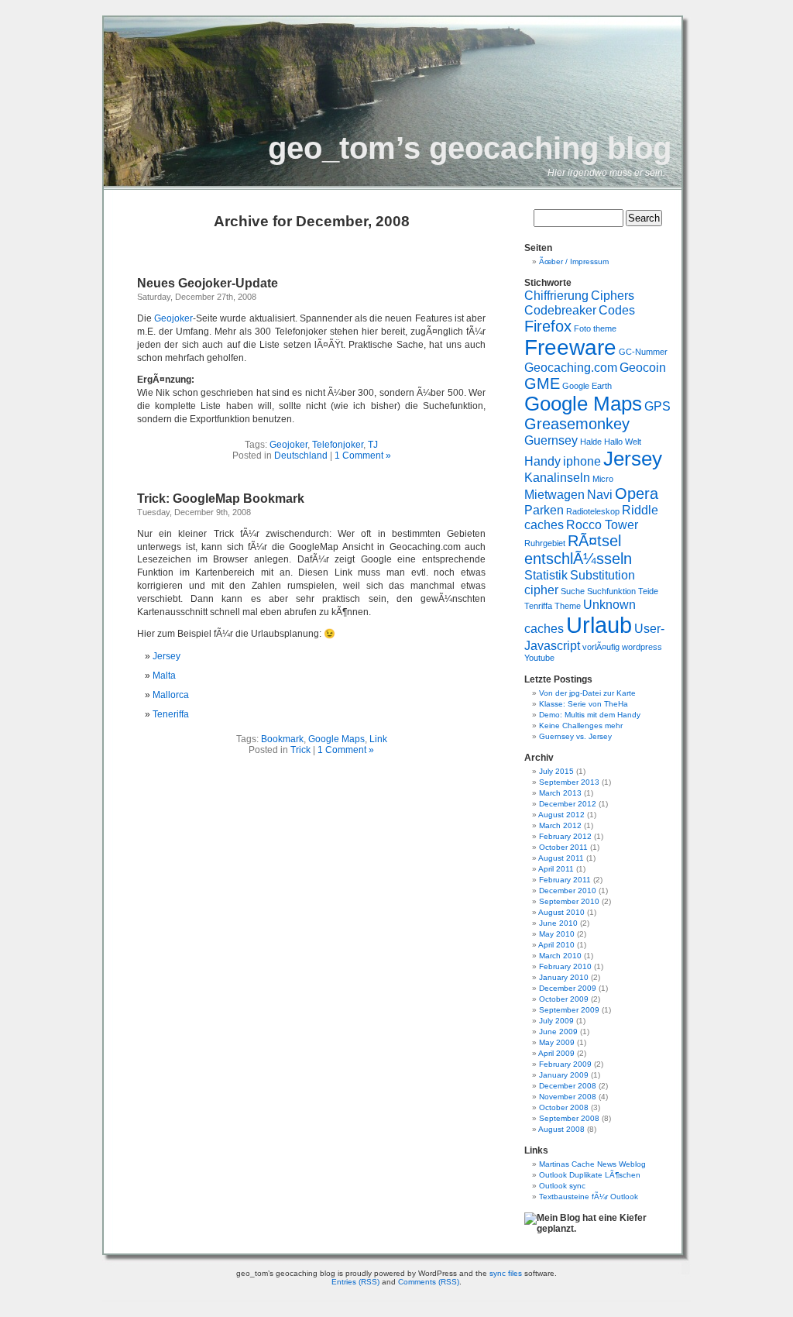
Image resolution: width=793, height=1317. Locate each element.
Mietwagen (554, 494)
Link (378, 739)
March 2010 (560, 955)
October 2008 (564, 1107)
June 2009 (558, 1031)
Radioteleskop (593, 511)
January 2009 (564, 1075)
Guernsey (551, 440)
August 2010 (561, 912)
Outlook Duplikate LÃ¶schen (589, 1175)
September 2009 (569, 1010)
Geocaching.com (570, 367)
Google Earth (587, 385)
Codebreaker (560, 310)
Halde (591, 441)
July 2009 (556, 1020)
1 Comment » (363, 455)
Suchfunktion (611, 591)
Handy (542, 461)
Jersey (166, 656)
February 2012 (565, 836)
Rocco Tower (602, 524)
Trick (300, 749)
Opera (636, 493)
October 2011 (563, 847)
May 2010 (557, 934)
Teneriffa (171, 714)
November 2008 (567, 1096)
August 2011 (561, 858)
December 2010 (567, 890)
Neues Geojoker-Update (207, 283)
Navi (600, 494)
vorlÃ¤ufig (601, 647)
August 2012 (561, 814)
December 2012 (567, 803)
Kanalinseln (557, 477)
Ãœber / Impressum (574, 261)
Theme (567, 605)
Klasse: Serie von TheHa (583, 704)
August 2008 (561, 1129)
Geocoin (643, 367)
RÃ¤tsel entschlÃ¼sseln (578, 549)
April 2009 (556, 1053)
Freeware (570, 347)
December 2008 (567, 1085)
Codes (617, 310)
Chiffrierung (556, 295)
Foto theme (595, 328)
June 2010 (558, 923)
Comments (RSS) (428, 1281)
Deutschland (301, 455)
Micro (602, 478)
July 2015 (556, 771)
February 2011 (565, 879)
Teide (648, 591)
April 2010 (556, 944)
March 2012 (560, 825)
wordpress (642, 647)
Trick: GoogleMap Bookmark (220, 498)
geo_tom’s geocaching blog (469, 148)
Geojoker (173, 318)
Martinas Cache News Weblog (592, 1164)
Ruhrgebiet (544, 543)
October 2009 (564, 999)
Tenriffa (538, 605)
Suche (573, 591)
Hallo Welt (622, 441)
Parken (544, 510)
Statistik (546, 575)
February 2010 (565, 966)
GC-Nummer (643, 351)
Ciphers (612, 295)
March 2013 (560, 793)
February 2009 (565, 1064)
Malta (164, 675)
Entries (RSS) (355, 1281)
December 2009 (567, 988)
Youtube (539, 657)
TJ (373, 444)
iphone (582, 461)
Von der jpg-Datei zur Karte (587, 693)
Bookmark (282, 739)
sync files (505, 1273)
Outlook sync (562, 1185)
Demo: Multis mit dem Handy (589, 714)
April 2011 (556, 869)
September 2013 (569, 782)
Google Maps (336, 739)
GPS (657, 406)
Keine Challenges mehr (581, 725)
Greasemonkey (577, 423)
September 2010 (569, 901)
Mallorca (171, 694)
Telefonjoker (337, 444)
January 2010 (564, 977)
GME (542, 383)
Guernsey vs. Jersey (575, 736)
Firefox (548, 326)
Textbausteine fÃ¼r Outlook (588, 1196)
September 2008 (569, 1118)
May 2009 (557, 1042)
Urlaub (599, 625)
